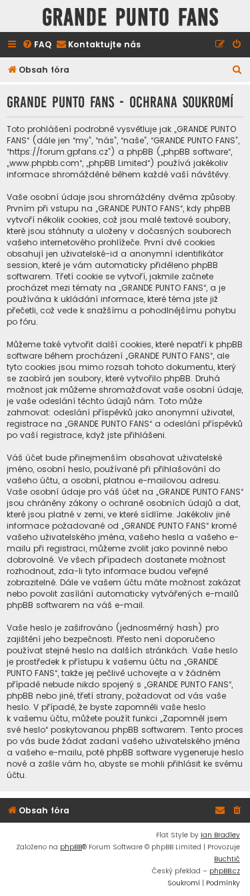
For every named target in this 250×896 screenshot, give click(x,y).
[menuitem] (36, 45)
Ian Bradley (220, 835)
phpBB (71, 847)
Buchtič (227, 859)
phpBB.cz (224, 871)
